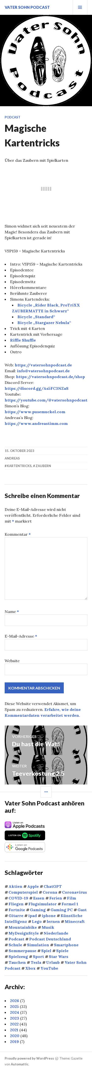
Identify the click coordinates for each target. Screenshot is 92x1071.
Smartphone (66, 944)
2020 (14, 1035)
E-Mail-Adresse (21, 636)
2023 (14, 1018)
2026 (14, 1000)
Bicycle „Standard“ (36, 316)
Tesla (36, 962)
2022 (14, 1024)
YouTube (49, 968)
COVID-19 (18, 898)
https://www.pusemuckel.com (35, 411)
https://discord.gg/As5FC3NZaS (36, 388)
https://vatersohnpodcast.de (43, 365)
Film (71, 898)
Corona (50, 892)
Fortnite (17, 909)
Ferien (55, 898)
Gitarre (16, 915)
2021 (14, 1029)
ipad (32, 915)
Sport (38, 956)
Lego (37, 921)
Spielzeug (18, 956)
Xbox (30, 968)
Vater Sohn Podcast (27, 7)
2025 (14, 1006)
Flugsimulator (42, 903)
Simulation (38, 944)
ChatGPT (53, 886)
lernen (53, 921)
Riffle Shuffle (23, 340)
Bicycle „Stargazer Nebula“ (44, 322)
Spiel (46, 950)
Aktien (15, 886)
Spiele (62, 950)
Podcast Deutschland (50, 939)
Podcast (12, 117)
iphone (49, 915)
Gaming (38, 909)
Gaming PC (62, 909)
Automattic (19, 1064)
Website (12, 660)
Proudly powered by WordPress (29, 1058)
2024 (14, 1012)
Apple (33, 886)
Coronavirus (74, 892)
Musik (48, 927)
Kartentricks (19, 466)
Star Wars (58, 956)
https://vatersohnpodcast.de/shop (50, 376)
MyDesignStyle (24, 933)
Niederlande (56, 933)
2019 (14, 1041)
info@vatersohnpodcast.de (43, 370)
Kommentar (18, 534)
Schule (15, 944)
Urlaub (53, 962)
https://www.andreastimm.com (36, 423)
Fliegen (16, 903)
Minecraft (75, 921)
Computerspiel (23, 892)
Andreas (12, 458)
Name (12, 611)
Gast (82, 909)
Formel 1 (70, 903)
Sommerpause (22, 950)
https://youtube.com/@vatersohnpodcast (46, 400)
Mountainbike (23, 927)
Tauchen (17, 962)
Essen (38, 898)
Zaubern (43, 466)
